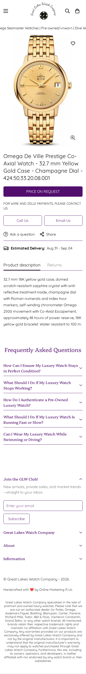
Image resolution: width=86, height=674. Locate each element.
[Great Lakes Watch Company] (43, 11)
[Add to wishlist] (73, 43)
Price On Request (43, 191)
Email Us (63, 220)
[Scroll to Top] (77, 649)
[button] (77, 11)
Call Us (22, 220)
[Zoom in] (73, 137)
